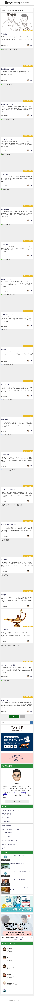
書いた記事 (17, 801)
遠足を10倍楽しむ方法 (7, 314)
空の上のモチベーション (7, 104)
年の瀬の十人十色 (6, 279)
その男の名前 (4, 244)
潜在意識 (3, 594)
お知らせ (4, 848)
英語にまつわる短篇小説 (8, 844)
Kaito (31, 45)
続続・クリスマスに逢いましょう (10, 524)
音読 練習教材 (5, 817)
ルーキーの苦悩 (5, 454)
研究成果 (3, 349)
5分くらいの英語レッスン (8, 836)
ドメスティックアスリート (8, 489)
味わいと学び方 (5, 419)
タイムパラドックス (6, 139)
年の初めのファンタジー (7, 629)
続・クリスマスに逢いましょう (9, 665)
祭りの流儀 (4, 559)
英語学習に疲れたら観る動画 (9, 840)
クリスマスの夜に (6, 384)
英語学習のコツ (6, 821)
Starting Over (5, 209)
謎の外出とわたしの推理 (7, 69)
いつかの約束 (4, 174)
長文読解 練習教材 (6, 814)
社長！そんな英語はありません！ (10, 829)
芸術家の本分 (4, 700)
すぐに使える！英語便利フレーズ (10, 810)
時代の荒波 (4, 34)
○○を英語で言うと (7, 832)
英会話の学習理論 (6, 825)
